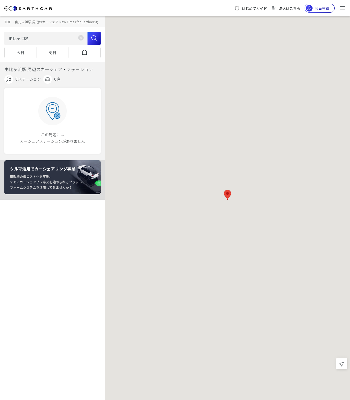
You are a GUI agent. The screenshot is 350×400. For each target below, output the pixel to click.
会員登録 (322, 8)
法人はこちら (289, 8)
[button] (227, 195)
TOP (7, 21)
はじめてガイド (254, 8)
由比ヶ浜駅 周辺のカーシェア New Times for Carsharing (56, 21)
